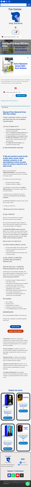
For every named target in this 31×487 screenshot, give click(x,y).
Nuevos (16, 100)
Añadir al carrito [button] (7, 418)
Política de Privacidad (22, 483)
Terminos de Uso (13, 483)
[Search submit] (29, 5)
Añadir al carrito (21, 95)
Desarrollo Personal (10, 48)
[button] (15, 27)
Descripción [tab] (5, 107)
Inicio (3, 48)
